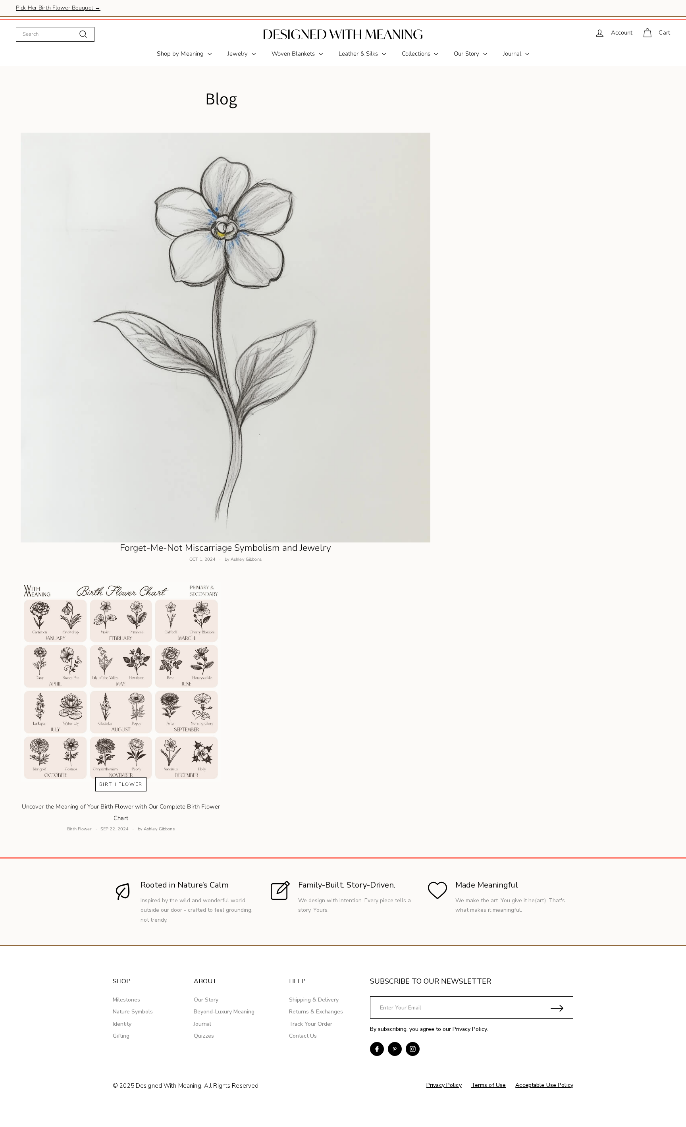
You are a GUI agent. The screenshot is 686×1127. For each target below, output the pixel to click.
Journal (513, 54)
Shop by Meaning (181, 54)
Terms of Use (488, 1085)
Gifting (121, 1036)
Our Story (467, 54)
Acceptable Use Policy (544, 1085)
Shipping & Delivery (314, 999)
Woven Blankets (294, 54)
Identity (122, 1024)
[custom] (377, 1049)
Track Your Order (310, 1024)
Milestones (126, 999)
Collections (417, 54)
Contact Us (303, 1036)
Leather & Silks (359, 54)
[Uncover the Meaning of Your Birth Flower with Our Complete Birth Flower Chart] (121, 682)
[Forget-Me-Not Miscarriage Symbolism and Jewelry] (225, 337)
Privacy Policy (470, 1029)
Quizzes (204, 1036)
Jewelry (238, 54)
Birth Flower (121, 784)
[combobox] (55, 34)
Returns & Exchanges (316, 1011)
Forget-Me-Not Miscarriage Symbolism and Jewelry (225, 548)
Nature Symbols (133, 1011)
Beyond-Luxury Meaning (224, 1011)
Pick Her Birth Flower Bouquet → (58, 8)
